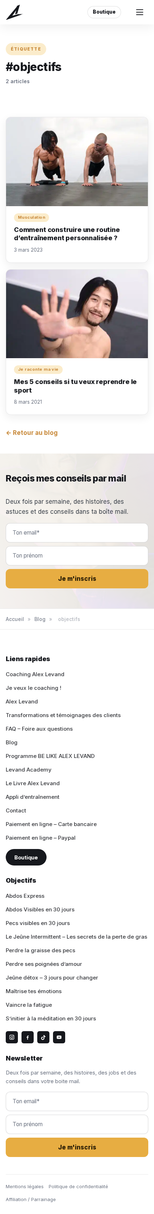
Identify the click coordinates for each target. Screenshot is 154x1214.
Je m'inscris (77, 578)
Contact (16, 810)
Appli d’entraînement (32, 796)
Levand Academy (29, 769)
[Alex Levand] (15, 12)
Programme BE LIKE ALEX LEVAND (50, 756)
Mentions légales (25, 1186)
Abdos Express (25, 895)
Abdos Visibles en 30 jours (40, 909)
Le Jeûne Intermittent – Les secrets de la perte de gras (76, 936)
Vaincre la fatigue (29, 1004)
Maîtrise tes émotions (34, 991)
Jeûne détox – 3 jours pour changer (52, 977)
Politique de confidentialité (78, 1186)
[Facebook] (27, 1037)
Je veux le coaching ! (33, 687)
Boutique (104, 12)
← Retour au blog (32, 432)
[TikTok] (43, 1037)
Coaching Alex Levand (35, 674)
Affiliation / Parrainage (31, 1199)
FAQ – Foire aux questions (39, 728)
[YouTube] (59, 1037)
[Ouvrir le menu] (139, 12)
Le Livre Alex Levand (33, 783)
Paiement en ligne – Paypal (41, 837)
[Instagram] (12, 1037)
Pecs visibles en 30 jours (38, 923)
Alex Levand (22, 701)
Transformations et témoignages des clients (63, 715)
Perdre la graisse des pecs (40, 950)
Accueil (15, 619)
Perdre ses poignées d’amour (44, 964)
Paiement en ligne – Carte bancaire (51, 824)
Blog (39, 619)
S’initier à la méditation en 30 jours (51, 1018)
